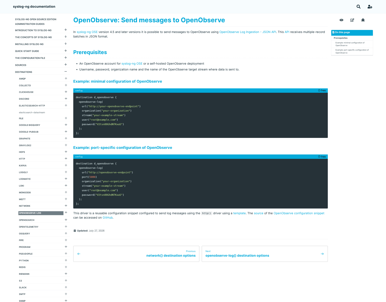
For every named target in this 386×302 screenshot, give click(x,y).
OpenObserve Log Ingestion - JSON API (247, 32)
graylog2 (25, 145)
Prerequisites (341, 38)
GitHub (108, 217)
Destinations (23, 72)
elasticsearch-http (32, 105)
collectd (25, 85)
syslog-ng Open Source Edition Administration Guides (35, 21)
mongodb (25, 192)
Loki (21, 185)
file (21, 118)
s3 (20, 280)
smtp (22, 294)
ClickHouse (26, 92)
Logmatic (25, 179)
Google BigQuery (29, 125)
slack (23, 287)
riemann (24, 274)
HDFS (22, 152)
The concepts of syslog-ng (33, 37)
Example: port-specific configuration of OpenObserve (352, 51)
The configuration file (30, 58)
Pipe (21, 240)
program (24, 247)
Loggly (23, 172)
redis (22, 267)
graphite (24, 138)
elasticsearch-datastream (32, 112)
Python (24, 260)
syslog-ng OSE (87, 32)
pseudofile (26, 253)
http (22, 158)
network (24, 206)
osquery (24, 233)
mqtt (22, 199)
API (287, 32)
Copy (323, 90)
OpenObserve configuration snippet (299, 213)
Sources (20, 65)
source (258, 213)
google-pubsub (28, 132)
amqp (22, 78)
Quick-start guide (27, 51)
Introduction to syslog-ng (33, 30)
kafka (23, 165)
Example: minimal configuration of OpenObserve (349, 43)
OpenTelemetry (28, 227)
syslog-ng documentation (34, 6)
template (239, 213)
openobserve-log (30, 213)
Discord (24, 99)
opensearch (26, 220)
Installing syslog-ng (29, 44)
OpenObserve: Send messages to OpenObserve (149, 20)
